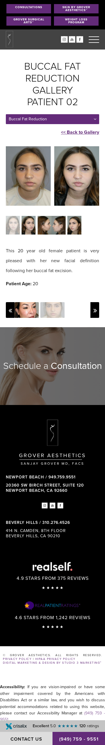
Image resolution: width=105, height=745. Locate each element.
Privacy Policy (17, 659)
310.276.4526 (56, 522)
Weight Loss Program (76, 21)
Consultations (28, 7)
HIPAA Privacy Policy (55, 659)
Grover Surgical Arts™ (28, 21)
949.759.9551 (62, 477)
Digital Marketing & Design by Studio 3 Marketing (52, 663)
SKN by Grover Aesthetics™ (76, 9)
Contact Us (26, 739)
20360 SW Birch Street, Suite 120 (45, 488)
